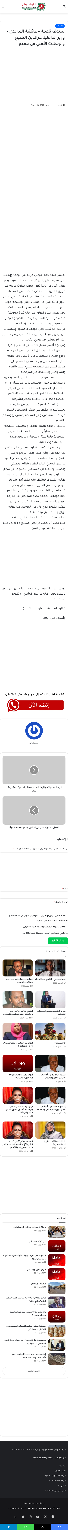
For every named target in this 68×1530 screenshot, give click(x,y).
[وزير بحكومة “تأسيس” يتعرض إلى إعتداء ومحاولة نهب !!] (56, 1317)
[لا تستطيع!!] (50, 1031)
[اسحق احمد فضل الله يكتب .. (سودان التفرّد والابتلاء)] (50, 1063)
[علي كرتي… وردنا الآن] (56, 1246)
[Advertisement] (41, 74)
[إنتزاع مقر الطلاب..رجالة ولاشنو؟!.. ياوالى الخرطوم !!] (18, 1031)
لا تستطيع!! (60, 1043)
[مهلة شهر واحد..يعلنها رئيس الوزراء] (56, 1232)
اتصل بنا (62, 1486)
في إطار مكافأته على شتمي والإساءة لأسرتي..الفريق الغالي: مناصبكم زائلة (19, 1110)
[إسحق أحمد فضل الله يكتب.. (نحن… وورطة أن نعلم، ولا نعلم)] (50, 1095)
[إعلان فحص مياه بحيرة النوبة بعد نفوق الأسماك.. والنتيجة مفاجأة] (56, 1359)
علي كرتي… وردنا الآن (37, 1242)
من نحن (62, 1466)
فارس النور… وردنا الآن (36, 1270)
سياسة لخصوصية (57, 1481)
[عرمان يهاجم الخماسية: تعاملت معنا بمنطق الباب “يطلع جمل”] (56, 1302)
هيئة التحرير (60, 1471)
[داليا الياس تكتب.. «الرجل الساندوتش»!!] (50, 1130)
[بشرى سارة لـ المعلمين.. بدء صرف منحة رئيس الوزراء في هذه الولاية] (56, 1345)
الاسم (65, 889)
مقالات (60, 26)
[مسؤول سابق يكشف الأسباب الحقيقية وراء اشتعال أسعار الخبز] (56, 1331)
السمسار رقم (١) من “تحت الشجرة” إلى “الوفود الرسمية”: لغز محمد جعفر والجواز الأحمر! (18, 1145)
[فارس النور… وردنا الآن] (56, 1274)
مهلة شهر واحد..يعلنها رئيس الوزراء (29, 1227)
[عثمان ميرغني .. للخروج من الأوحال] (50, 968)
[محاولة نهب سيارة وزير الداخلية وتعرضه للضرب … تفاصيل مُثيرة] (56, 1260)
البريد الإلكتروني (61, 902)
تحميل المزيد (34, 1371)
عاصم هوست (14, 1509)
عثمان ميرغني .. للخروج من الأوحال (50, 979)
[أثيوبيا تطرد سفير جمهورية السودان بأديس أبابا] (18, 1063)
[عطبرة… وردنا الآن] (56, 1288)
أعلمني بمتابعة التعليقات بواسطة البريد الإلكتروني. (44, 927)
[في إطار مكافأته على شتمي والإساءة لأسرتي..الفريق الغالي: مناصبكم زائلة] (18, 1095)
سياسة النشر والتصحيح (55, 1476)
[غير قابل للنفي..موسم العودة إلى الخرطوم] (50, 999)
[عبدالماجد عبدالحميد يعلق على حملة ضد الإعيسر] (18, 968)
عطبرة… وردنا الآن (38, 1284)
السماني (59, 105)
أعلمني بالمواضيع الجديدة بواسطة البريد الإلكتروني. (43, 933)
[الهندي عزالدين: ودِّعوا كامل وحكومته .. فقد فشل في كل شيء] (18, 999)
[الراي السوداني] (34, 6)
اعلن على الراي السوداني (55, 1491)
